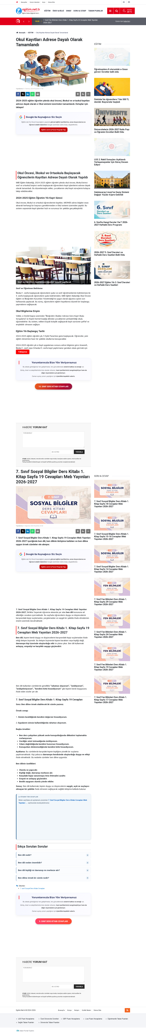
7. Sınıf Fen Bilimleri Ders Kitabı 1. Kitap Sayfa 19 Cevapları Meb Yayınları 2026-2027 (70, 21)
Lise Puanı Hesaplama (93, 1019)
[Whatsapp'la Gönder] (32, 94)
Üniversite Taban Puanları (50, 1022)
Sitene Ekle (51, 2)
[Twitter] (23, 94)
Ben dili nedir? (24, 855)
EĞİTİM (47, 11)
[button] (78, 94)
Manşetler (24, 2)
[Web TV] (124, 2)
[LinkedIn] (28, 94)
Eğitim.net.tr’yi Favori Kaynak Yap (53, 130)
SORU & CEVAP (79, 11)
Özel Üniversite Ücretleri (50, 1019)
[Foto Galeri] (129, 2)
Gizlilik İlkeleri (86, 1010)
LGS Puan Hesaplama (26, 1019)
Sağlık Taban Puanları (26, 1022)
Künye (69, 1010)
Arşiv (43, 2)
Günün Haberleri (35, 2)
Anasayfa (21, 33)
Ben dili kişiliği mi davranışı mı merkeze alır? (39, 870)
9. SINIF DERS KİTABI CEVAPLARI (53, 921)
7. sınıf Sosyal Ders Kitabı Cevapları (32, 888)
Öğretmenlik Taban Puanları (118, 1019)
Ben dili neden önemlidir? (30, 862)
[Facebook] (18, 94)
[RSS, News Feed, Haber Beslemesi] (127, 1010)
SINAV (68, 11)
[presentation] (23, 21)
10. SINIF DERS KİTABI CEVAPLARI (53, 386)
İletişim (76, 1010)
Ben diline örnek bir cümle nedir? (33, 878)
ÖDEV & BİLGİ (58, 11)
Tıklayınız (22, 352)
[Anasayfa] (17, 2)
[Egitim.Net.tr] (28, 11)
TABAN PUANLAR (95, 11)
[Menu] (110, 11)
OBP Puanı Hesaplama (71, 1019)
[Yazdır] (38, 94)
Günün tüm (122, 21)
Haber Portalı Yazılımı (27, 1031)
